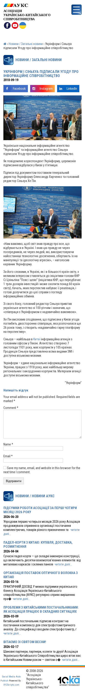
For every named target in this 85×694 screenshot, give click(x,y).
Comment (10, 408)
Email (8, 456)
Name (8, 444)
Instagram (46, 88)
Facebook (19, 88)
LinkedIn (72, 88)
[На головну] (27, 5)
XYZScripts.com (11, 684)
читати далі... (63, 564)
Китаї (36, 339)
